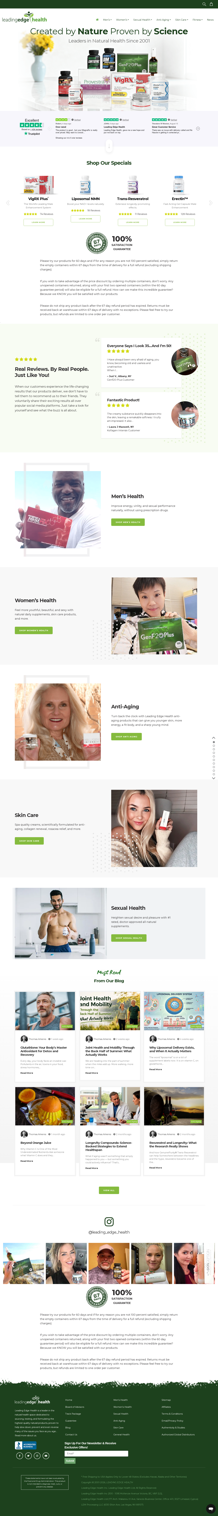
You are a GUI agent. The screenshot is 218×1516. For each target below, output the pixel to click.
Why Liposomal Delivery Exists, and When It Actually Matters (171, 1049)
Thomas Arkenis (37, 1039)
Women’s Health (122, 1407)
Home (68, 1400)
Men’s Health (120, 1400)
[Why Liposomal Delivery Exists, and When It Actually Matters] (174, 1012)
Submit (70, 1461)
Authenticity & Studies (173, 1427)
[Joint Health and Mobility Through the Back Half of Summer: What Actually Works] (110, 1012)
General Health (121, 1434)
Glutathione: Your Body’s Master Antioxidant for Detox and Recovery (43, 1051)
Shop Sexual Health (129, 938)
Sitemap (166, 1400)
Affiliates (166, 1407)
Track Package (73, 1413)
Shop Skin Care (29, 841)
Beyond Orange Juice (35, 1143)
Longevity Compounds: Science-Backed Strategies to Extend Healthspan (108, 1146)
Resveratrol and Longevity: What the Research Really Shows (172, 1144)
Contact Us (71, 1434)
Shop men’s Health (128, 522)
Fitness (197, 19)
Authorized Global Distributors (178, 1434)
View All (109, 1190)
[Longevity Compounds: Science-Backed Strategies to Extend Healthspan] (110, 1107)
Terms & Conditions (172, 1413)
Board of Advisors (74, 1407)
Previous (7, 200)
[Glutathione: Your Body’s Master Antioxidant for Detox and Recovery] (45, 1012)
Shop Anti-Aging (126, 736)
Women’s (121, 19)
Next (210, 200)
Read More (26, 1073)
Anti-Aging (162, 19)
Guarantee (70, 1420)
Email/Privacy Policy (172, 1420)
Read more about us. (26, 1435)
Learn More (38, 222)
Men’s (106, 19)
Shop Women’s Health (33, 630)
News (210, 19)
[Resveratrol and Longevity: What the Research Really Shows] (174, 1107)
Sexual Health (141, 19)
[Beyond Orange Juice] (45, 1107)
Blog (67, 1427)
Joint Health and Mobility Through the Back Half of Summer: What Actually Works (110, 1051)
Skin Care (180, 19)
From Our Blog (109, 980)
